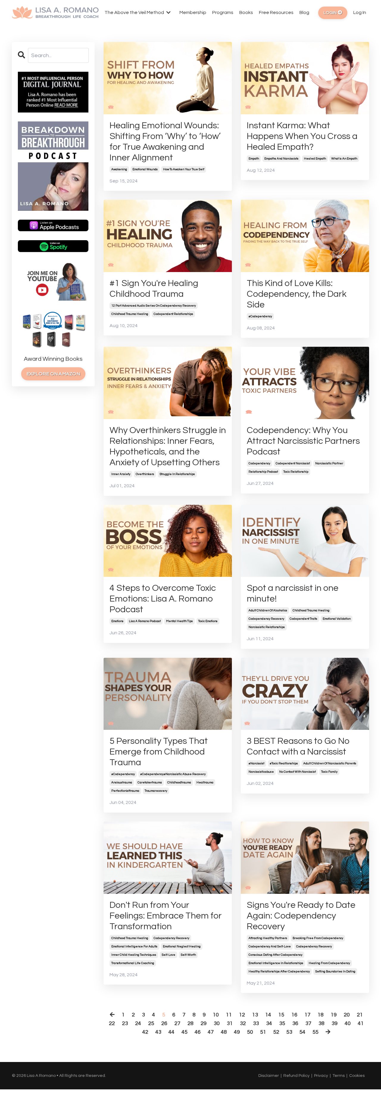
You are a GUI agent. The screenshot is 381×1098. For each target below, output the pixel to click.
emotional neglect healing (182, 946)
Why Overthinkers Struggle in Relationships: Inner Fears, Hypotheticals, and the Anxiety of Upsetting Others (168, 446)
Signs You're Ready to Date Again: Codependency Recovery (301, 915)
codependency (259, 463)
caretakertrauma (150, 782)
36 (295, 1023)
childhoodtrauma (179, 782)
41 (361, 1023)
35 (282, 1023)
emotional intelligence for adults (134, 946)
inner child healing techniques (133, 954)
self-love (168, 954)
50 (250, 1032)
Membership (192, 12)
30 (217, 1023)
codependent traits (303, 618)
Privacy (321, 1076)
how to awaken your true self (183, 169)
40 (348, 1023)
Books (246, 12)
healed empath (315, 158)
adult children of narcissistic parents (329, 763)
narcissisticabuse (261, 771)
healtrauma (204, 782)
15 (281, 1015)
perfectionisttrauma (125, 790)
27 (177, 1023)
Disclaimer (268, 1076)
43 (158, 1032)
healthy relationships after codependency (279, 971)
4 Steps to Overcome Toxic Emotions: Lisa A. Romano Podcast (163, 598)
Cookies (357, 1076)
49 (237, 1032)
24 (138, 1023)
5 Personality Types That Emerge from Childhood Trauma (159, 751)
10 (216, 1015)
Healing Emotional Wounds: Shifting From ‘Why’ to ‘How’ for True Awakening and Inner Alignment (165, 141)
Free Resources (276, 12)
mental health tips (179, 621)
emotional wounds (145, 169)
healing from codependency (329, 963)
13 (255, 1015)
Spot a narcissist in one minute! (292, 593)
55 (315, 1032)
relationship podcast (263, 471)
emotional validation (337, 618)
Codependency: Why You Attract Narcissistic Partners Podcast (303, 441)
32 (243, 1023)
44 (171, 1032)
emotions (117, 621)
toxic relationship (295, 471)
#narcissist (256, 763)
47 (211, 1032)
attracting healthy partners (268, 938)
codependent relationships (173, 314)
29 (204, 1023)
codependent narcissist (293, 463)
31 (230, 1023)
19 (334, 1015)
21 (360, 1015)
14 (268, 1015)
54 (302, 1032)
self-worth (188, 954)
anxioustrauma (121, 782)
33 (256, 1023)
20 (347, 1015)
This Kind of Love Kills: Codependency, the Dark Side (296, 294)
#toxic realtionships (284, 763)
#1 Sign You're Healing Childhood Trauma (154, 289)
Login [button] (331, 12)
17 (307, 1015)
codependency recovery (266, 618)
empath (254, 158)
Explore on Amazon (53, 373)
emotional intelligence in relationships (276, 963)
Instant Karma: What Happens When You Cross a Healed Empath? (302, 136)
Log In (359, 12)
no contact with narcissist (297, 771)
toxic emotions (208, 621)
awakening (119, 169)
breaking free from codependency (318, 938)
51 (263, 1032)
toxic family (329, 771)
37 (308, 1023)
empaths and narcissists (281, 158)
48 (224, 1032)
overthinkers (145, 474)
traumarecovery (156, 790)
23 (125, 1023)
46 (198, 1032)
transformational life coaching (132, 963)
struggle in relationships (177, 474)
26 (164, 1023)
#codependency (260, 316)
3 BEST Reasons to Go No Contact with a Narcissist (298, 746)
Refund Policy (296, 1076)
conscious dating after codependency (275, 954)
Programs (222, 12)
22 (112, 1023)
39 (335, 1023)
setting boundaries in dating (335, 971)
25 (151, 1023)
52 (276, 1032)
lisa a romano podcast (145, 621)
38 (321, 1023)
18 (321, 1015)
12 (242, 1015)
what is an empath (344, 158)
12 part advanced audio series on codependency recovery (153, 305)
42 (145, 1032)
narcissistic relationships (267, 627)
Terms (338, 1076)
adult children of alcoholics (268, 610)
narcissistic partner (329, 463)
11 (229, 1015)
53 (289, 1032)
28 (190, 1023)
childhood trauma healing (129, 314)
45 (185, 1032)
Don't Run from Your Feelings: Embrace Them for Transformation (166, 915)
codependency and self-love (270, 946)
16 (294, 1015)
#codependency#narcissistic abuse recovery (173, 774)
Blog (304, 12)
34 (269, 1023)
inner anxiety (120, 474)
